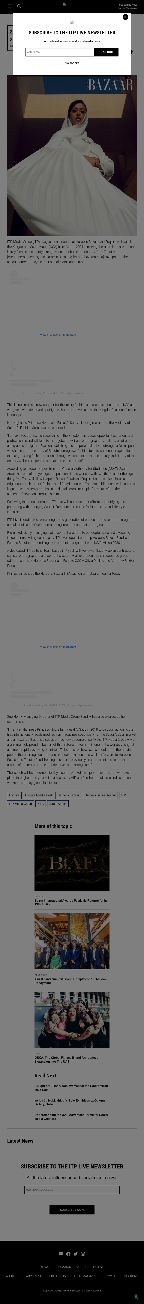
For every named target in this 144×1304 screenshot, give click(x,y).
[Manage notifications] (136, 1297)
